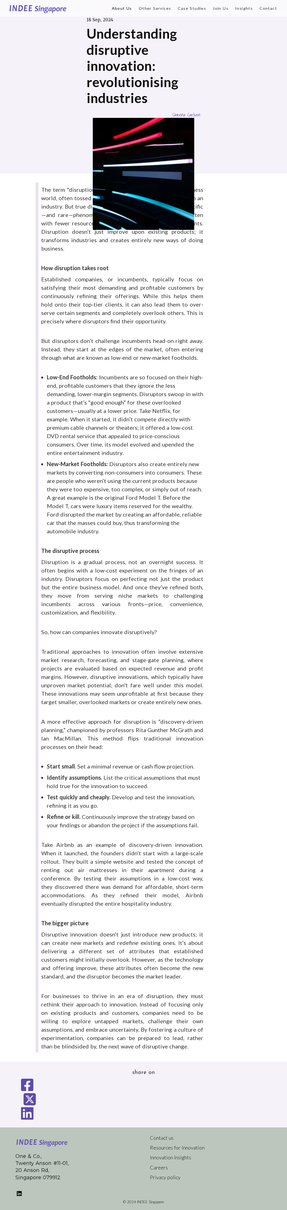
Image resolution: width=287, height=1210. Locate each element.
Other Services (155, 8)
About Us (122, 8)
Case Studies (192, 8)
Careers (159, 1167)
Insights (244, 8)
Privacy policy (165, 1177)
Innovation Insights (170, 1157)
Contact (268, 8)
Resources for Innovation (177, 1147)
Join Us (220, 8)
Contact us (161, 1138)
